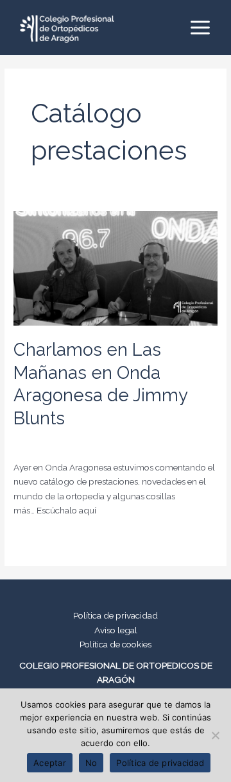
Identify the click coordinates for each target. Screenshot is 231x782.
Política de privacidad (115, 615)
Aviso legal (115, 630)
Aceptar (49, 763)
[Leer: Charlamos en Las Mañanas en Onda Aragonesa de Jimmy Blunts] (115, 267)
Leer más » (34, 538)
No (91, 763)
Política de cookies (115, 644)
